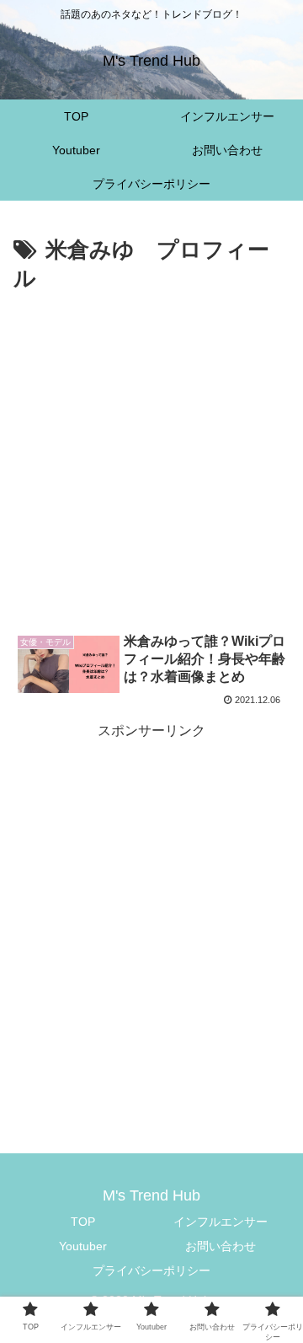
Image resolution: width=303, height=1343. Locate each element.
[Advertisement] (151, 458)
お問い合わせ (220, 1246)
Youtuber (83, 1246)
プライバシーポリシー (151, 1270)
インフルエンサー (220, 1221)
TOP (83, 1221)
